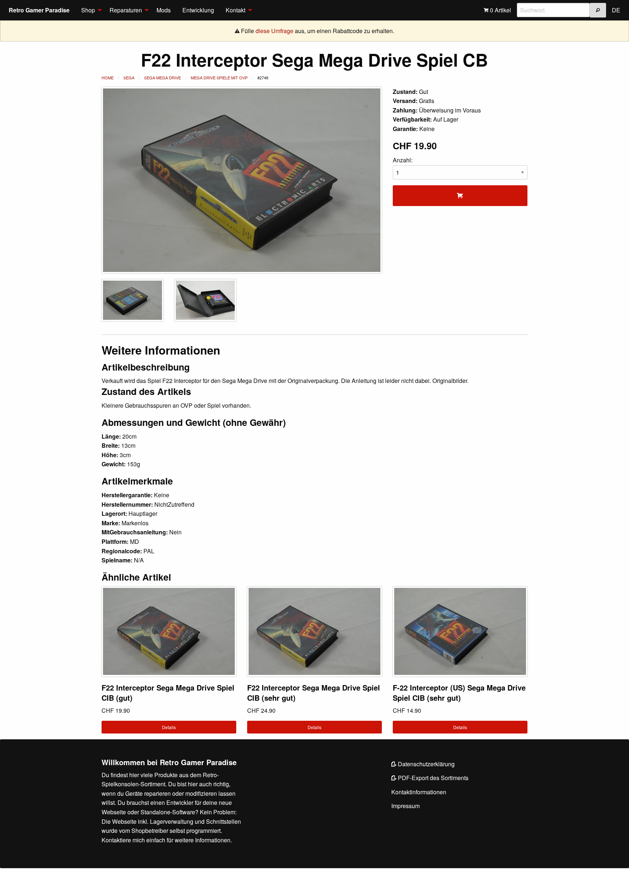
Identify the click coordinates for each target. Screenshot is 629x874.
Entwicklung (198, 10)
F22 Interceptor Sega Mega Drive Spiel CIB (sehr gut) (313, 692)
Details (169, 727)
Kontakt (235, 10)
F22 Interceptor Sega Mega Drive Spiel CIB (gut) (168, 692)
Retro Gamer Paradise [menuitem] (39, 10)
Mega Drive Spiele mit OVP (219, 77)
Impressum (405, 806)
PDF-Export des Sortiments (432, 778)
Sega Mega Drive (162, 77)
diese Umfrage (274, 31)
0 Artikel (499, 10)
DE (616, 10)
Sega (128, 77)
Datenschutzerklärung (425, 764)
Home (108, 77)
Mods (164, 10)
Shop (88, 10)
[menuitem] (89, 10)
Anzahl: (402, 160)
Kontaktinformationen (418, 792)
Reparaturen (126, 10)
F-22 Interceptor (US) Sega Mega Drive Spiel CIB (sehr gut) (459, 692)
